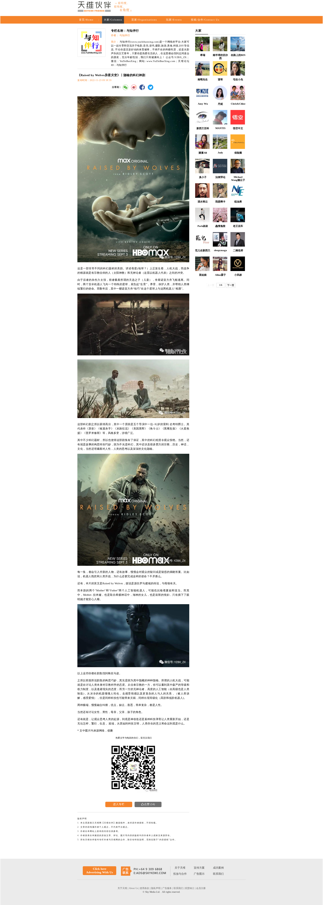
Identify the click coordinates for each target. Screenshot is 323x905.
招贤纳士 (190, 888)
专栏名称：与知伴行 (125, 30)
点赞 (145, 804)
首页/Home (86, 19)
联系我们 (218, 873)
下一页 (230, 285)
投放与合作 (180, 873)
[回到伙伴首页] (105, 7)
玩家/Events (174, 19)
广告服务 (167, 888)
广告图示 (199, 873)
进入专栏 (118, 804)
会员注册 (201, 888)
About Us (134, 888)
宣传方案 (199, 867)
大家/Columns (113, 19)
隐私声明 (156, 888)
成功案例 (218, 867)
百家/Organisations (144, 19)
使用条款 (145, 888)
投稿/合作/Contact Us (205, 19)
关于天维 (180, 867)
